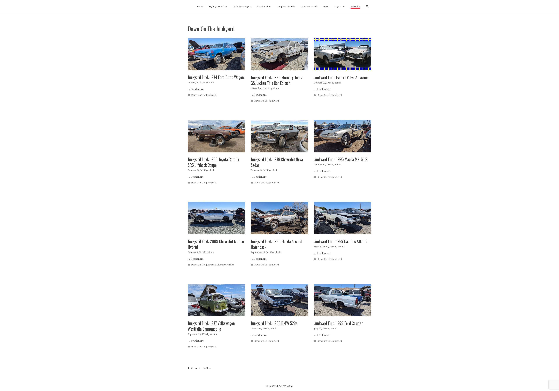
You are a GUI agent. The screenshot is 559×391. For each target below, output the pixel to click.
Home (200, 6)
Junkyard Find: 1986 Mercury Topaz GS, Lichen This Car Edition (277, 80)
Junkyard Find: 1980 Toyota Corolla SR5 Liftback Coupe (213, 162)
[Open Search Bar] (367, 6)
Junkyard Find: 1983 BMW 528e (274, 323)
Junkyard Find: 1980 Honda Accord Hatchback (276, 244)
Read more (197, 89)
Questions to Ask (309, 6)
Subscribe (355, 6)
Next (206, 368)
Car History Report (242, 6)
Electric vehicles (225, 264)
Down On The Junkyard (203, 95)
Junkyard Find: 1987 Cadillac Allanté (340, 241)
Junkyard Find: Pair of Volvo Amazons (341, 77)
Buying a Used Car (218, 6)
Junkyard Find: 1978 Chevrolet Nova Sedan (277, 162)
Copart (338, 6)
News (326, 6)
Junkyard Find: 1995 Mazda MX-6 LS (340, 159)
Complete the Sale (286, 6)
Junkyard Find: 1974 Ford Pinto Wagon (216, 77)
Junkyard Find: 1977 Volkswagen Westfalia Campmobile (211, 326)
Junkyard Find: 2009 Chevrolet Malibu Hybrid (216, 244)
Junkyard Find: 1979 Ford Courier (338, 323)
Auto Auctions (264, 6)
